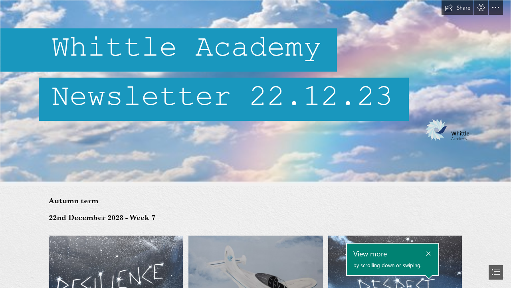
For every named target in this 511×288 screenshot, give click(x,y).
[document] (255, 144)
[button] (457, 7)
